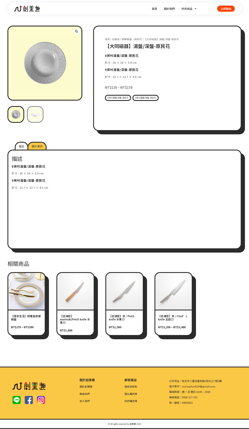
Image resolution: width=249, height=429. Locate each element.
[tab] (21, 146)
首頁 (154, 9)
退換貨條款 (130, 386)
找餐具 (116, 39)
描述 (21, 146)
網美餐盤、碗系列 (132, 39)
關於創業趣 (86, 386)
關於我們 (169, 9)
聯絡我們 (85, 394)
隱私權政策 (130, 394)
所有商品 (187, 9)
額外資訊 (37, 146)
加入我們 (85, 401)
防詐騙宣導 (130, 401)
